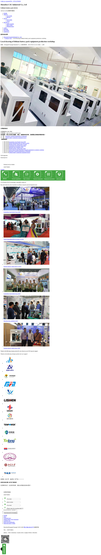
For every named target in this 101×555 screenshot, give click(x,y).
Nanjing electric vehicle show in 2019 (18, 144)
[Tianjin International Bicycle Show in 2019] (26, 237)
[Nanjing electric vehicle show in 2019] (26, 264)
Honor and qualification (9, 522)
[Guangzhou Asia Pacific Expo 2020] (26, 209)
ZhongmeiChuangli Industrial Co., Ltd (13, 37)
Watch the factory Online (9, 523)
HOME (5, 13)
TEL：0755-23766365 (15, 1)
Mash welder (10, 25)
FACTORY (6, 30)
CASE (5, 27)
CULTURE (9, 16)
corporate (8, 1)
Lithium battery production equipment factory (16, 137)
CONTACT (6, 31)
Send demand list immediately (10, 512)
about (5, 516)
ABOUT (6, 14)
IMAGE (8, 17)
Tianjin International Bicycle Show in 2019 (19, 143)
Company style (8, 38)
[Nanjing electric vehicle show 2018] (26, 346)
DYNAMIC (9, 20)
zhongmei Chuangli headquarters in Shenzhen (16, 136)
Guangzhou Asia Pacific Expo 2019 (17, 146)
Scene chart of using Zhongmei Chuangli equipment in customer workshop (26, 150)
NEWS (5, 18)
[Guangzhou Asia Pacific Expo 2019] (26, 291)
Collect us (3, 1)
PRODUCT (6, 22)
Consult (2, 169)
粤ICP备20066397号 (29, 527)
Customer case (7, 520)
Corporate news (7, 518)
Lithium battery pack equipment (11, 519)
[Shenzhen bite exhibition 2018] (26, 318)
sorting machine (10, 24)
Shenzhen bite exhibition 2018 (16, 147)
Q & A (8, 21)
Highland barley (10, 26)
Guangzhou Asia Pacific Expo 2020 (17, 142)
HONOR (6, 29)
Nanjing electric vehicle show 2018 (17, 148)
